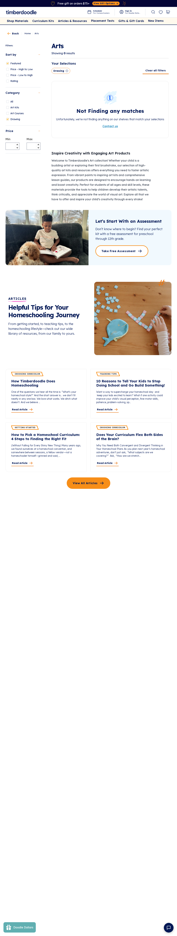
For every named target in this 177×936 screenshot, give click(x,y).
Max (29, 139)
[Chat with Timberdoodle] (169, 928)
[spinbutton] (12, 146)
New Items (156, 20)
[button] (17, 144)
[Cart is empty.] (168, 12)
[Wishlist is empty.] (160, 12)
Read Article (19, 409)
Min (8, 139)
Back (15, 33)
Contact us (110, 126)
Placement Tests (102, 20)
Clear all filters (155, 70)
